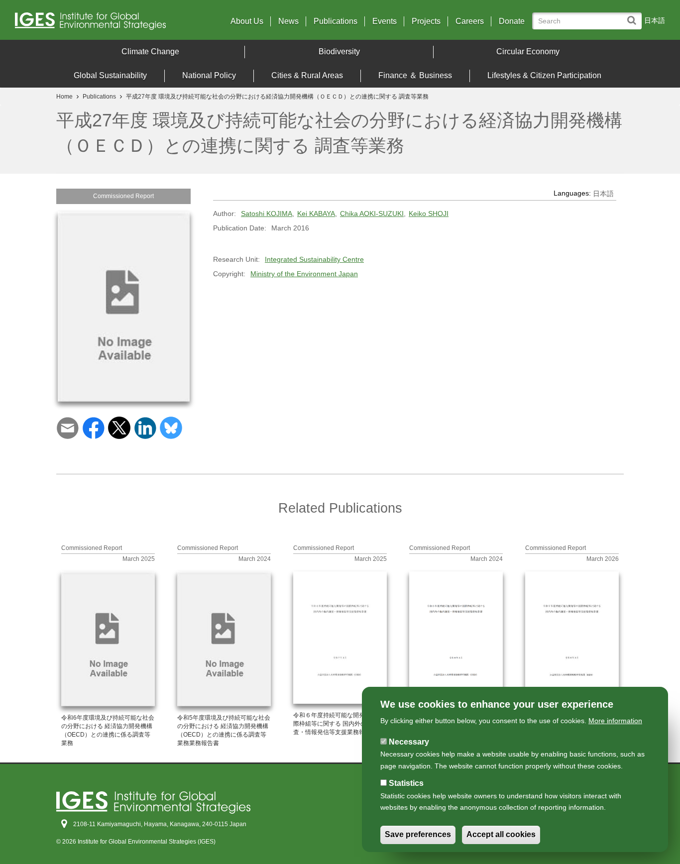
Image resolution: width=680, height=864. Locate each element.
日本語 (654, 20)
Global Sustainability (110, 75)
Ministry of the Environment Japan (304, 274)
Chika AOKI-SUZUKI (372, 213)
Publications (335, 21)
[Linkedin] (145, 428)
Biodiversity (339, 51)
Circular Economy (528, 51)
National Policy (209, 75)
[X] (119, 428)
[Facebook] (93, 428)
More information (615, 721)
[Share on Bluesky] (171, 428)
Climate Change (150, 51)
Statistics (406, 783)
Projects (426, 21)
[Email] (67, 428)
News (288, 21)
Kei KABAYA (316, 213)
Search (634, 15)
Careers (469, 21)
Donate (512, 21)
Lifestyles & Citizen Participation (544, 75)
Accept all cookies (501, 835)
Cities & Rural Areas (307, 75)
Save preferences (418, 835)
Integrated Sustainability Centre (314, 259)
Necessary (409, 742)
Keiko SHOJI (429, 213)
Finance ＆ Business (415, 75)
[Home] (94, 23)
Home (64, 96)
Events (384, 21)
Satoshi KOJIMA (266, 213)
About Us (246, 21)
